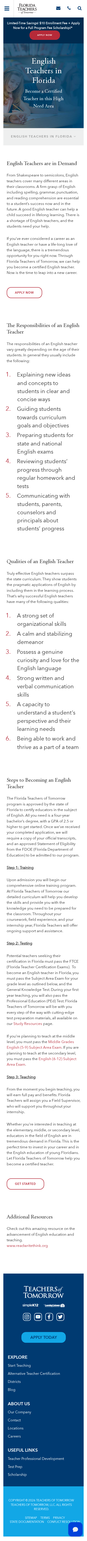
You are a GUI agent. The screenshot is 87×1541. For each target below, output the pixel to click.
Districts (14, 1382)
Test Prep (15, 1467)
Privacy (59, 1518)
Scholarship (17, 1475)
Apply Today (43, 1338)
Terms (45, 1518)
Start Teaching (19, 1366)
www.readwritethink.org (27, 1246)
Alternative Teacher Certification (34, 1374)
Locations (15, 1428)
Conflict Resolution (63, 1522)
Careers (14, 1436)
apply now (24, 293)
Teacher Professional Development (36, 1459)
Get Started (25, 1184)
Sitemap (31, 1518)
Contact (14, 1420)
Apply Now (44, 35)
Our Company (19, 1412)
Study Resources (27, 1024)
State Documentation (27, 1522)
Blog (11, 1390)
